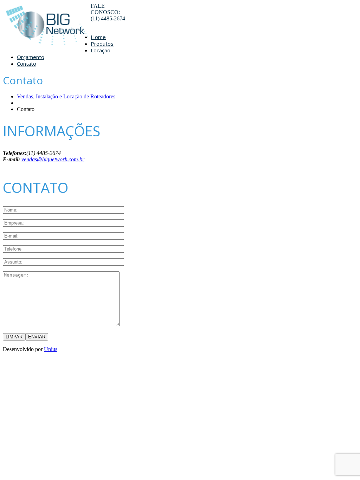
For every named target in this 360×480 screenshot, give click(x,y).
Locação (100, 50)
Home (98, 36)
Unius (50, 349)
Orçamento (30, 56)
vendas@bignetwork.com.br (52, 159)
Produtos (102, 43)
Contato (26, 63)
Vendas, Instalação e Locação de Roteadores (66, 96)
